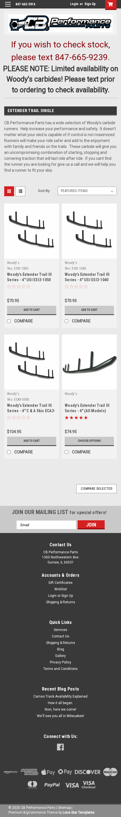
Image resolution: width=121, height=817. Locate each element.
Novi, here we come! (60, 709)
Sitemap (64, 808)
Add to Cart (32, 309)
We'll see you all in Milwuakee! (60, 716)
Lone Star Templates (79, 812)
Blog (60, 649)
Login (74, 4)
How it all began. (60, 703)
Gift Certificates (60, 583)
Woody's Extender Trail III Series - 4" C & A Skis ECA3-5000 (31, 410)
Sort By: (44, 191)
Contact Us (60, 636)
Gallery (60, 656)
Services (60, 630)
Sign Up (90, 4)
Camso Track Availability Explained (60, 696)
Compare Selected (96, 489)
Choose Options (89, 440)
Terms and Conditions (60, 669)
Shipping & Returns (60, 602)
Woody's (13, 263)
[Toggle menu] (7, 8)
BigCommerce (34, 812)
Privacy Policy (60, 662)
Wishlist (60, 589)
